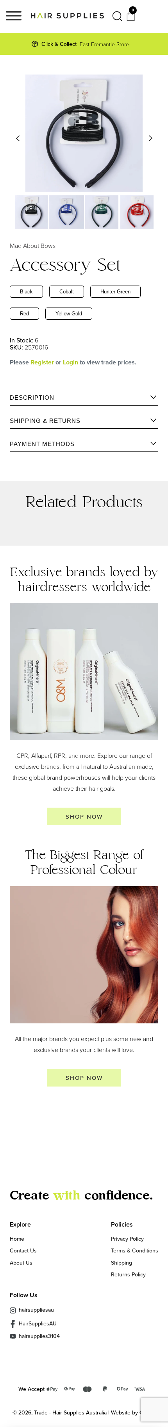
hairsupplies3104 (39, 1336)
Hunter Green (115, 292)
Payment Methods (42, 443)
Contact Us (23, 1250)
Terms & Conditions (134, 1250)
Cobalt (66, 292)
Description (32, 397)
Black (26, 292)
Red (24, 314)
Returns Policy (128, 1274)
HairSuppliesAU (38, 1323)
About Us (21, 1263)
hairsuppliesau (36, 1310)
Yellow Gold (68, 314)
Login (71, 362)
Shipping (121, 1263)
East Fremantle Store (85, 44)
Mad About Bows (32, 245)
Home (17, 1239)
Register (42, 362)
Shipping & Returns (45, 420)
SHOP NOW (84, 816)
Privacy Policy (127, 1239)
